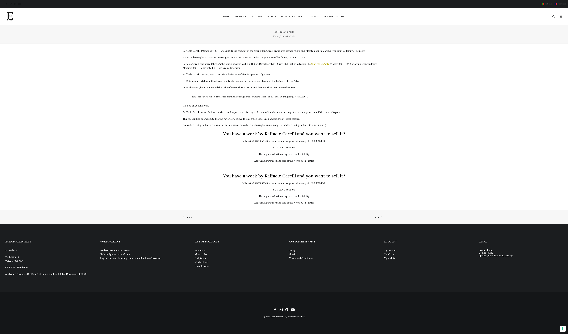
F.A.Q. (292, 250)
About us (240, 16)
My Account (390, 250)
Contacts (313, 16)
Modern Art (201, 254)
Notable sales (202, 266)
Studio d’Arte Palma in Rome (115, 250)
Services (293, 254)
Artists (271, 16)
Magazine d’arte (291, 16)
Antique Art (201, 250)
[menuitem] (547, 4)
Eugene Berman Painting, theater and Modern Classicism (130, 258)
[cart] (561, 16)
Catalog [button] (256, 16)
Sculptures (200, 258)
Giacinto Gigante (320, 64)
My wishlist (390, 258)
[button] (6, 4)
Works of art (201, 262)
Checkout (389, 254)
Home (226, 16)
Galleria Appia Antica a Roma (115, 254)
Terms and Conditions (301, 258)
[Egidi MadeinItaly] (9, 16)
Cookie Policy (486, 252)
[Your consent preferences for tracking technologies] (563, 329)
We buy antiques (335, 16)
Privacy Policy (486, 250)
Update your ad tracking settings (496, 255)
